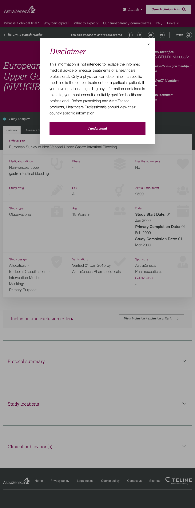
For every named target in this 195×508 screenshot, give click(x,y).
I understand (97, 128)
